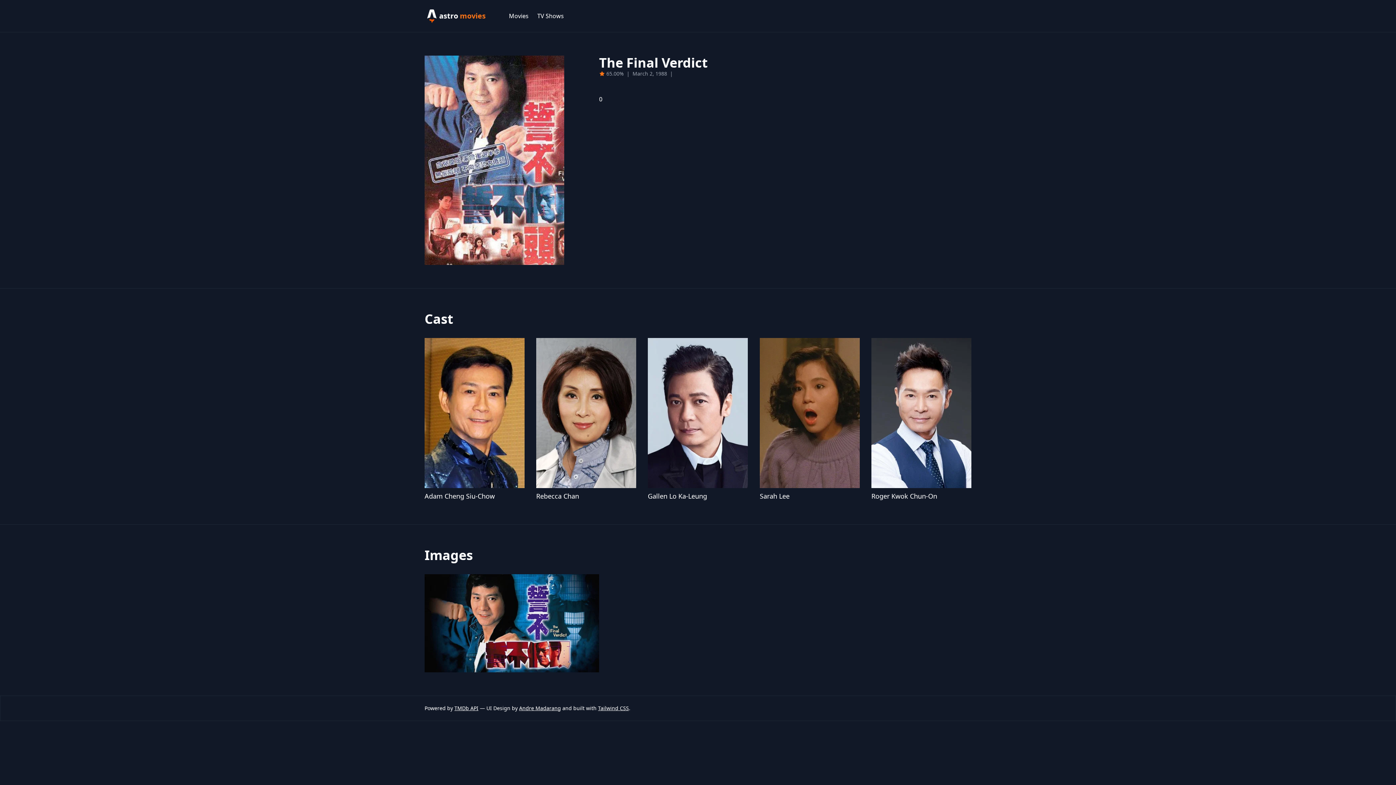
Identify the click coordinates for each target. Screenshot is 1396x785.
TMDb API (466, 708)
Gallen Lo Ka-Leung (677, 496)
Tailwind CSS (613, 708)
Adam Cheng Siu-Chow (460, 496)
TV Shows (550, 16)
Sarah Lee (775, 496)
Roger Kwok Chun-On (904, 496)
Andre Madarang (540, 708)
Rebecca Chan (557, 496)
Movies (519, 16)
